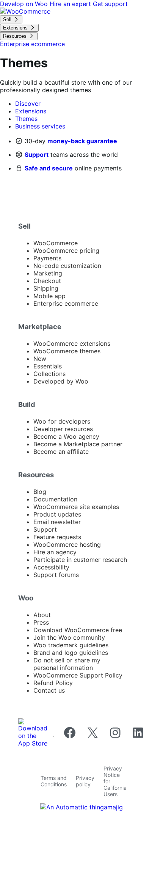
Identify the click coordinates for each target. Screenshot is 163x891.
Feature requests (57, 537)
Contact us (49, 690)
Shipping (45, 288)
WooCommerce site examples (76, 506)
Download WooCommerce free (77, 630)
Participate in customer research (80, 559)
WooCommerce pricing (66, 250)
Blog (39, 491)
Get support (110, 4)
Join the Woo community (69, 637)
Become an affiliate (61, 451)
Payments (47, 258)
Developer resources (63, 429)
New (39, 358)
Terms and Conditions (54, 781)
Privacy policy (85, 781)
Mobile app (49, 296)
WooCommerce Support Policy (77, 675)
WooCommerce (55, 243)
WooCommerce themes (66, 351)
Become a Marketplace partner (77, 444)
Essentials (47, 366)
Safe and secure (49, 168)
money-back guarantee (82, 141)
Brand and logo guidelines (70, 652)
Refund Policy (53, 683)
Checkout (47, 281)
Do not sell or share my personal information (66, 663)
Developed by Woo (60, 381)
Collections (49, 373)
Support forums (56, 575)
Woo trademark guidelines (70, 645)
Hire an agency (55, 552)
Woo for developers (61, 421)
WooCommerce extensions (71, 343)
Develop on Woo (25, 4)
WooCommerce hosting (67, 544)
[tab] (28, 103)
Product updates (57, 514)
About (42, 615)
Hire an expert (71, 4)
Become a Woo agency (66, 436)
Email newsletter (57, 522)
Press (41, 622)
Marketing (47, 273)
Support (37, 154)
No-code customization (67, 265)
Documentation (55, 499)
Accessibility (51, 567)
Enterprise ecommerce (65, 303)
